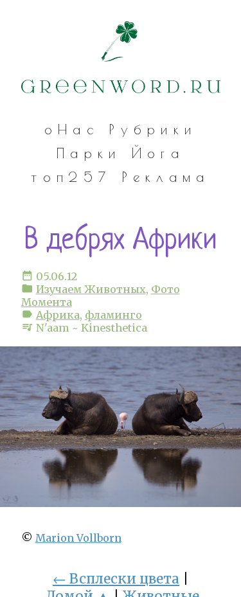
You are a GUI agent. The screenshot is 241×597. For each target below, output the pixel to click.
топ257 (71, 176)
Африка (58, 314)
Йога (158, 153)
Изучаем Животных (91, 289)
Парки (89, 153)
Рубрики (153, 129)
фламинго (113, 314)
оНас (71, 129)
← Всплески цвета (116, 578)
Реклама (166, 176)
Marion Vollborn (78, 537)
